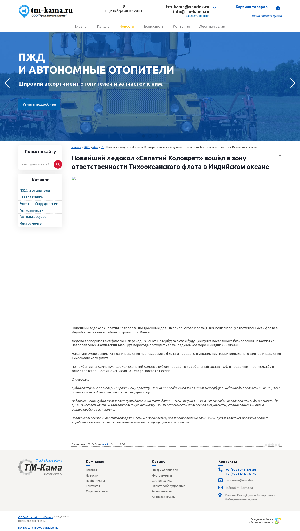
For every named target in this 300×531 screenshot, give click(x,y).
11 (102, 147)
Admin (105, 444)
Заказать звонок (197, 16)
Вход (50, 520)
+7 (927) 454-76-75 (241, 474)
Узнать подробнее (39, 104)
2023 (87, 147)
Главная (76, 147)
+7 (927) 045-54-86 (241, 469)
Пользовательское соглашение (38, 527)
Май (95, 147)
